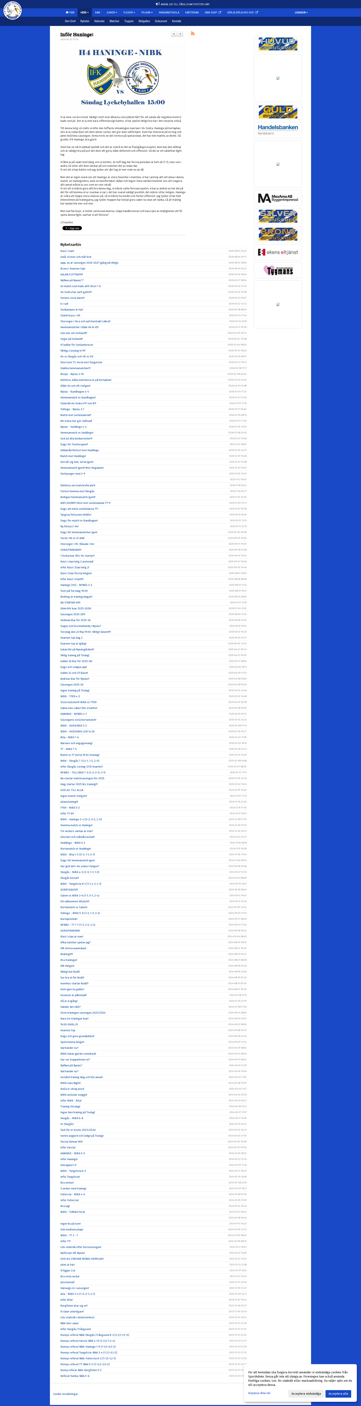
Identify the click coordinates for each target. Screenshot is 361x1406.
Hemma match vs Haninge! (76, 825)
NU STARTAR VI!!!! (70, 602)
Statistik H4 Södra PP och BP (78, 403)
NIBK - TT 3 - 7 (69, 1235)
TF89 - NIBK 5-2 (70, 807)
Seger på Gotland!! (71, 338)
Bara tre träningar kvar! (74, 1018)
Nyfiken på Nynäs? (71, 1065)
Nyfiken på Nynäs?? (72, 280)
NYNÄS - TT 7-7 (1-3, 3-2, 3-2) (77, 924)
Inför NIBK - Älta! (70, 1100)
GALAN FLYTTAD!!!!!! (71, 274)
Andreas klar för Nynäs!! (74, 678)
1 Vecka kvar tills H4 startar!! (77, 555)
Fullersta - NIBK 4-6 (72, 1194)
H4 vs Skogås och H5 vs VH (76, 356)
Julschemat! (67, 1282)
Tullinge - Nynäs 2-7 (72, 409)
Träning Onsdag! (70, 1106)
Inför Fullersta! (69, 1200)
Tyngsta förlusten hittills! (75, 514)
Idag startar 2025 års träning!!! (79, 784)
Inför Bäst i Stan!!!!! (72, 579)
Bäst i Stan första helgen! (76, 573)
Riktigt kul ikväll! (70, 971)
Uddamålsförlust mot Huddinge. (79, 450)
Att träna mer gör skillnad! (76, 420)
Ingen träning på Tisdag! (75, 690)
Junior (110, 12)
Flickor (128, 12)
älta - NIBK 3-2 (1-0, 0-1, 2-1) (77, 1294)
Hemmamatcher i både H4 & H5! (79, 327)
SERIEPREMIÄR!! (70, 930)
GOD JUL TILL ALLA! (71, 790)
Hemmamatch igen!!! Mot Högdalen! (82, 467)
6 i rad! (64, 303)
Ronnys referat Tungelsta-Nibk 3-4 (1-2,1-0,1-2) (88, 1352)
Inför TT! (65, 1241)
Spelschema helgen (72, 1042)
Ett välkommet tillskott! (74, 901)
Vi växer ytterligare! (72, 1311)
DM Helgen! (67, 965)
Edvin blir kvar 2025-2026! (75, 608)
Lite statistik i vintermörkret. (77, 1317)
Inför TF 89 (67, 813)
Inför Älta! (66, 1299)
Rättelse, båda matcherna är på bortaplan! (85, 379)
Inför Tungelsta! (70, 1176)
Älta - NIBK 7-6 (69, 737)
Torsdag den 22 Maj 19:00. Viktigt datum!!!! (85, 631)
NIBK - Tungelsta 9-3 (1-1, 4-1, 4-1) (80, 883)
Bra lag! (65, 1206)
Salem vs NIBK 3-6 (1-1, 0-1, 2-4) (79, 895)
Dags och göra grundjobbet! (77, 1036)
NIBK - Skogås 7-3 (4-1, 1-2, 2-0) (79, 760)
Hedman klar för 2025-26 (75, 620)
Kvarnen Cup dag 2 (71, 637)
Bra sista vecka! (69, 1276)
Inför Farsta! (67, 1147)
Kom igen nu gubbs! (72, 989)
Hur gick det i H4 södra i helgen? (79, 866)
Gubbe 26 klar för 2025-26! (76, 661)
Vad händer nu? (69, 1047)
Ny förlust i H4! (69, 526)
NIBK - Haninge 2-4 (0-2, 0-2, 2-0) (81, 819)
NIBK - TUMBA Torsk (72, 1211)
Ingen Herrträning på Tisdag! (77, 1112)
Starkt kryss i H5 (70, 315)
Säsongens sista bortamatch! (78, 719)
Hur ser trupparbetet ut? (75, 1059)
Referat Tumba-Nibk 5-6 (74, 1376)
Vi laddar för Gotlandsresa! (76, 344)
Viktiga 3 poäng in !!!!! (72, 350)
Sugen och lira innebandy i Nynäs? (80, 626)
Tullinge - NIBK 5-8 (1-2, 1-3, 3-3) (80, 913)
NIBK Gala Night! (70, 1083)
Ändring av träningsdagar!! (76, 596)
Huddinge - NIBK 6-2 (72, 842)
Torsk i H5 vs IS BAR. (72, 538)
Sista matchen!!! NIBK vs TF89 (78, 702)
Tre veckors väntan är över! (76, 831)
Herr (83, 12)
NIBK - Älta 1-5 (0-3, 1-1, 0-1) (77, 854)
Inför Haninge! (76, 34)
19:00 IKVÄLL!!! (69, 1024)
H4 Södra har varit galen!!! (76, 292)
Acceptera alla (338, 1394)
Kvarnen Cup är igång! (73, 643)
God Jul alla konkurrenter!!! (76, 438)
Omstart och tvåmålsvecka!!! (77, 836)
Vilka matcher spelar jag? (75, 942)
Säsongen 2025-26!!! (72, 614)
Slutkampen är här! (71, 309)
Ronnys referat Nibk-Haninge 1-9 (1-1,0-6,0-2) (88, 1346)
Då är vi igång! (69, 1001)
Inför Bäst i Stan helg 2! (74, 567)
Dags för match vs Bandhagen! (79, 520)
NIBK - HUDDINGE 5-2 (73, 725)
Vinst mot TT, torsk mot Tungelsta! (81, 362)
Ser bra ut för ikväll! (72, 977)
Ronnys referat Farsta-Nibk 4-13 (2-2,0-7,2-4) (87, 1340)
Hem (71, 12)
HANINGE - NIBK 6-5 (72, 1153)
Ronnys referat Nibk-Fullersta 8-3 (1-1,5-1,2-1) (88, 1358)
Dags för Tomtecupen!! (74, 444)
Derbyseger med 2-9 (72, 473)
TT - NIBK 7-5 (68, 749)
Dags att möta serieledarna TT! (79, 508)
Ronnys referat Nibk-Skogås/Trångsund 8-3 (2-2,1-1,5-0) (94, 1335)
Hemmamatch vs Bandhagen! (78, 397)
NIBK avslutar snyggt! (73, 1094)
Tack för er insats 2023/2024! (78, 1129)
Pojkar (145, 12)
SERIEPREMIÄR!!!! (70, 549)
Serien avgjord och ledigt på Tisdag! (82, 1135)
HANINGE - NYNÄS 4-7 (73, 713)
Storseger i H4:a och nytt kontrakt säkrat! (85, 321)
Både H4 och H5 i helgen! (75, 385)
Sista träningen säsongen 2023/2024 (83, 1012)
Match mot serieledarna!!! (75, 415)
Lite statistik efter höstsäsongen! (80, 1247)
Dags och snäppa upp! (73, 667)
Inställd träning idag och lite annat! (81, 1077)
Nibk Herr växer (69, 1323)
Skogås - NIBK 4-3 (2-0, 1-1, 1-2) (79, 872)
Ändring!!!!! (66, 954)
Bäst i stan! (67, 251)
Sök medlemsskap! (71, 1229)
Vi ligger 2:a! (67, 1270)
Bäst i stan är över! (71, 936)
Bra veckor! (67, 1182)
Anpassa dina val (259, 1393)
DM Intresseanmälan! (73, 948)
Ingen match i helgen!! (73, 795)
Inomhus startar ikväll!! (74, 983)
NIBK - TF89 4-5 (70, 696)
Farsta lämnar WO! (71, 1141)
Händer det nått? (70, 1006)
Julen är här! (67, 1264)
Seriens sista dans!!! (72, 297)
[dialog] (300, 1383)
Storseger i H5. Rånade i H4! (77, 544)
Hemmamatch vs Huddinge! (76, 432)
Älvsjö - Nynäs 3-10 (72, 374)
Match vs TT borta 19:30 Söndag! (79, 754)
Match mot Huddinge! (73, 456)
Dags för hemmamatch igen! (77, 860)
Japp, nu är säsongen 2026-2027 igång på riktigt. (89, 262)
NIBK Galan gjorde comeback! (78, 1053)
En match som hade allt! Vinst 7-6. (80, 286)
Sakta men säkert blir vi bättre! (78, 708)
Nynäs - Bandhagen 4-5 (74, 391)
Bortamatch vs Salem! (73, 907)
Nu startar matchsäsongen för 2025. (82, 778)
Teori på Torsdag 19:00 (74, 590)
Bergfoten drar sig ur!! (74, 1305)
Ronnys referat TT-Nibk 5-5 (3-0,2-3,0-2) (85, 1364)
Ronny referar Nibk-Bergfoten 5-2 (81, 1370)
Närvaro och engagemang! (76, 743)
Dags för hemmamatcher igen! (78, 532)
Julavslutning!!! (69, 801)
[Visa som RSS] (192, 34)
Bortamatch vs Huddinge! (75, 848)
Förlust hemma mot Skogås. (77, 491)
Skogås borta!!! (69, 878)
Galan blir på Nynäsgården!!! (77, 649)
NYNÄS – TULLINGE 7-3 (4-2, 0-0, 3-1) (83, 772)
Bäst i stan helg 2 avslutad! (76, 561)
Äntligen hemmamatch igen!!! (77, 497)
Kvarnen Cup (67, 1030)
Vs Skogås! (67, 1124)
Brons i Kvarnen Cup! (72, 268)
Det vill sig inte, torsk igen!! (76, 462)
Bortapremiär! (69, 919)
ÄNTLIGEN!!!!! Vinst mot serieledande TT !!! (85, 503)
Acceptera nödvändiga (306, 1394)
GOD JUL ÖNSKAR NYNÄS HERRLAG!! (82, 1258)
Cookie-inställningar (65, 1394)
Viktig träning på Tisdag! (74, 655)
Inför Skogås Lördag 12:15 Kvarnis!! (81, 766)
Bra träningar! (68, 960)
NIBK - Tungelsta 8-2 (73, 1170)
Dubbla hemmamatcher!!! (75, 368)
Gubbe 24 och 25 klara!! (74, 672)
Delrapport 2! (68, 1165)
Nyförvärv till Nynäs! (72, 1252)
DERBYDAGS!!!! (69, 889)
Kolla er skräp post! (72, 1088)
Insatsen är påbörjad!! (73, 995)
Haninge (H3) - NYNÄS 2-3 (76, 585)
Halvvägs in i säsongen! (74, 1288)
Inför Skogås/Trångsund (75, 1329)
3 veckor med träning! (73, 1188)
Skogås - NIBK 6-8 (71, 1118)
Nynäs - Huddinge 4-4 (73, 426)
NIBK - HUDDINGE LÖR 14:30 (77, 731)
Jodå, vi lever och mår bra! (75, 256)
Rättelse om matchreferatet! (77, 485)
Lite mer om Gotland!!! (73, 333)
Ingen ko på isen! (70, 1223)
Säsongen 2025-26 (71, 684)
